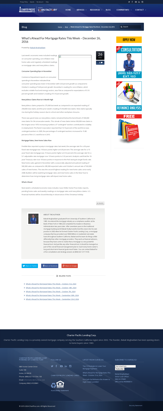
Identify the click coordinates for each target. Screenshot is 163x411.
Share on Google (71, 266)
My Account (40, 2)
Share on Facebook (50, 266)
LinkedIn (138, 2)
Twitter (128, 2)
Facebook (57, 366)
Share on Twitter (31, 266)
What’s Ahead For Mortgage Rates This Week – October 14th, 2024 (51, 288)
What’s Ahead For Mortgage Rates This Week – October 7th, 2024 (50, 291)
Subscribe (119, 369)
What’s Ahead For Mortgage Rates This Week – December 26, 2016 (61, 39)
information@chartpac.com (34, 380)
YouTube (61, 366)
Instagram (70, 366)
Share (100, 203)
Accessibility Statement (60, 390)
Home (60, 27)
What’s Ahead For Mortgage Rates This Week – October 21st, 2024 (51, 284)
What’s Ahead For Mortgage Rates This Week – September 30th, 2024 (52, 295)
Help (47, 2)
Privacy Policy (24, 2)
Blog (66, 27)
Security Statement (135, 405)
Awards (32, 2)
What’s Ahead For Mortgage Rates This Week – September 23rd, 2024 (52, 299)
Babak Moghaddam (37, 47)
